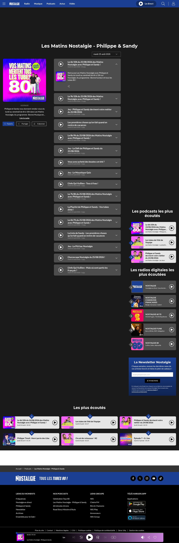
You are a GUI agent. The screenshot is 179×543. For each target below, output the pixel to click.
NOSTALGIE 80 (152, 343)
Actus (62, 3)
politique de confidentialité (139, 391)
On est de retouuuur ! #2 (86, 438)
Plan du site (39, 530)
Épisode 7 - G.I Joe (142, 438)
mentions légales (152, 390)
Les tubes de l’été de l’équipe (88, 421)
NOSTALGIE (25, 105)
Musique (38, 3)
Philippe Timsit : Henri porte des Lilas (33, 438)
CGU (73, 530)
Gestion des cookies (136, 530)
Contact (50, 530)
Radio (27, 3)
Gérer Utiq (122, 530)
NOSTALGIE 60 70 (153, 314)
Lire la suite (24, 118)
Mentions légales (62, 530)
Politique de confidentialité (104, 530)
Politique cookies (84, 530)
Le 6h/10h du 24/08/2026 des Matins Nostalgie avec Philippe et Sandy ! (155, 228)
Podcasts (51, 3)
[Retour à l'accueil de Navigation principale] (14, 3)
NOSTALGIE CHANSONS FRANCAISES (151, 299)
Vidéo (72, 3)
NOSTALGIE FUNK (153, 328)
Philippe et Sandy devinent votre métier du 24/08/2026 (155, 255)
